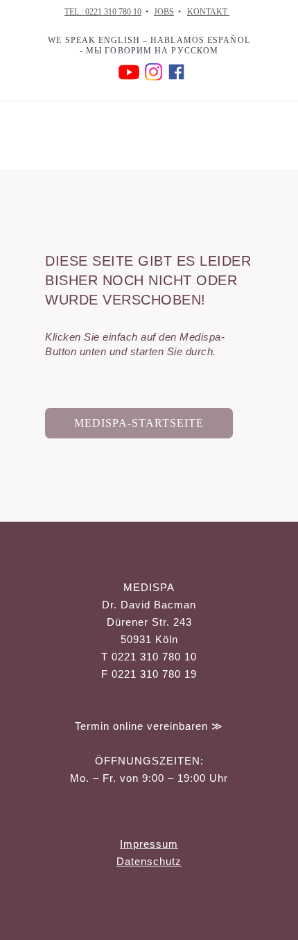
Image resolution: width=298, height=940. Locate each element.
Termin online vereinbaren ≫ (149, 726)
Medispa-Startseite (139, 423)
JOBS (164, 12)
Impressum (149, 844)
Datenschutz (149, 861)
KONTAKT (208, 12)
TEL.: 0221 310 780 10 (102, 12)
